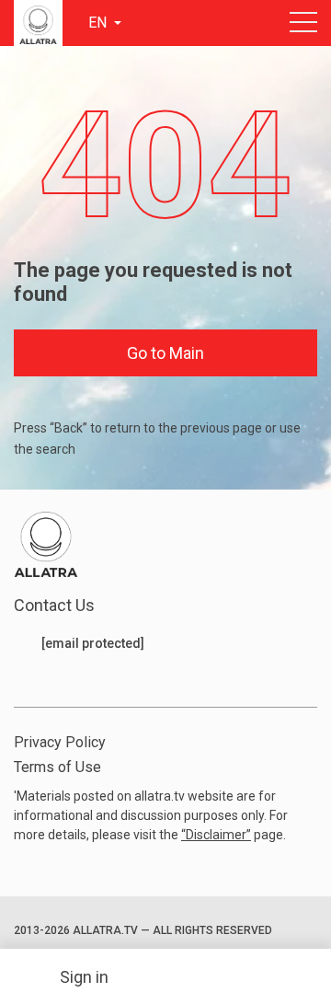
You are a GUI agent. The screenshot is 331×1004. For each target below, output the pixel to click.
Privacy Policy (60, 742)
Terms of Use (57, 767)
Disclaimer (216, 834)
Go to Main (165, 353)
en (99, 22)
